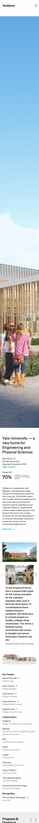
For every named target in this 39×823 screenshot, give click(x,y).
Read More (7, 529)
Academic (11, 467)
